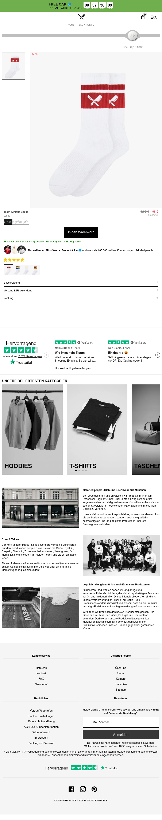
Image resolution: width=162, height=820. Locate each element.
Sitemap (121, 689)
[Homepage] (81, 16)
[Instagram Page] (83, 788)
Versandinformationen (87, 755)
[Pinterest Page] (94, 788)
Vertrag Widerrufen (41, 710)
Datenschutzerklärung (41, 721)
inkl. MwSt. (153, 214)
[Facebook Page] (71, 788)
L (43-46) (25, 221)
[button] (14, 259)
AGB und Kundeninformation (41, 727)
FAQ (41, 678)
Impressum (41, 737)
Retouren (41, 668)
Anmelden (120, 735)
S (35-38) (8, 221)
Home (71, 24)
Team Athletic (85, 24)
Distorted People (95, 800)
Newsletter (41, 684)
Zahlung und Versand (41, 743)
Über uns (120, 668)
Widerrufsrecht (41, 732)
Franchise (121, 684)
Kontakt (41, 673)
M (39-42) (16, 221)
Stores (121, 673)
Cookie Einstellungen (41, 716)
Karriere (121, 678)
